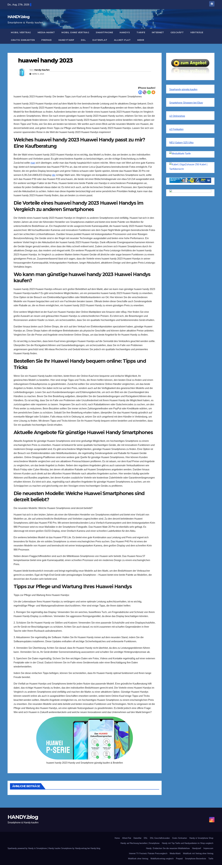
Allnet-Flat (122, 40)
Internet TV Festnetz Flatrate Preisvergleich (148, 853)
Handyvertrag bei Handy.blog (87, 848)
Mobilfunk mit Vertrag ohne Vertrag (198, 853)
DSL (83, 40)
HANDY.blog (18, 16)
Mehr (140, 40)
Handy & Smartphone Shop (201, 838)
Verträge (196, 32)
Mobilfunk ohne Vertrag (138, 858)
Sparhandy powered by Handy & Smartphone (27, 848)
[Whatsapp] (149, 92)
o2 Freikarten (176, 129)
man (33, 162)
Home (117, 838)
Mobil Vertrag (21, 32)
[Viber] (144, 92)
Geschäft (177, 32)
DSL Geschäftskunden (160, 838)
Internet (158, 32)
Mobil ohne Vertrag (75, 32)
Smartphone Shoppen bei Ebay (186, 102)
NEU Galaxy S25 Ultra (181, 142)
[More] (153, 92)
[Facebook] (140, 92)
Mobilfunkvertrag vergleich (162, 858)
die (53, 175)
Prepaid (46, 40)
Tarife (141, 32)
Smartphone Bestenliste (195, 858)
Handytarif (66, 40)
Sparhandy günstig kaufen (183, 89)
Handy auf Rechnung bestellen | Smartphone (140, 843)
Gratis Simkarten (23, 40)
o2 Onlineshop (177, 116)
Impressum (208, 848)
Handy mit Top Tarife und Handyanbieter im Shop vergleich (187, 843)
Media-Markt (46, 32)
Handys (125, 32)
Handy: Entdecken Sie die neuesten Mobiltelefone (168, 848)
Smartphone (104, 32)
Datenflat (99, 40)
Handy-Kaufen (42, 70)
